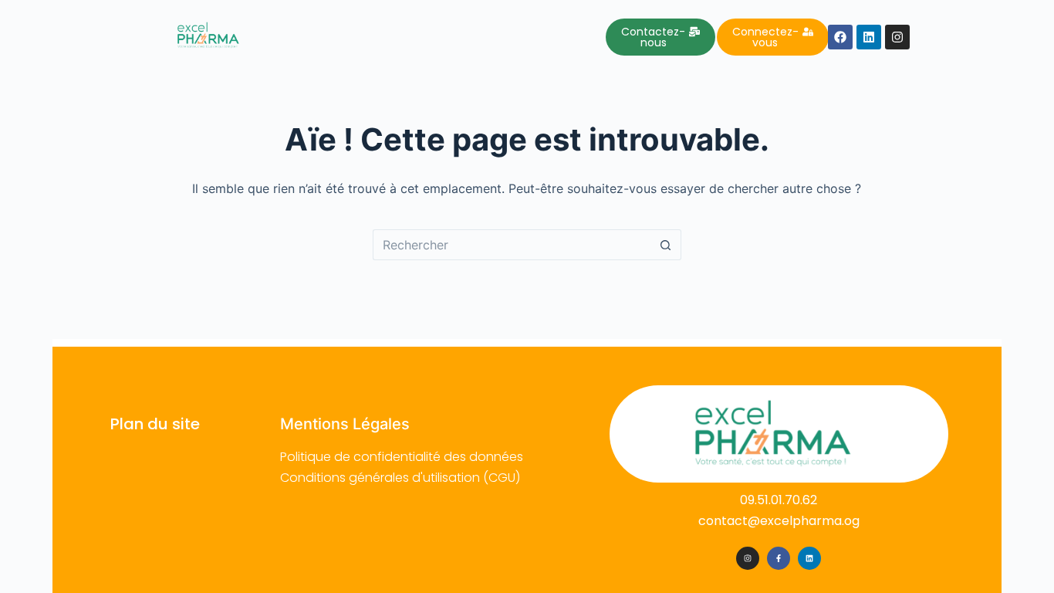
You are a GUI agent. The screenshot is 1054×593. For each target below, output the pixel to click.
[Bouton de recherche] (665, 244)
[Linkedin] (809, 558)
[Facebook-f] (778, 558)
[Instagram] (747, 558)
